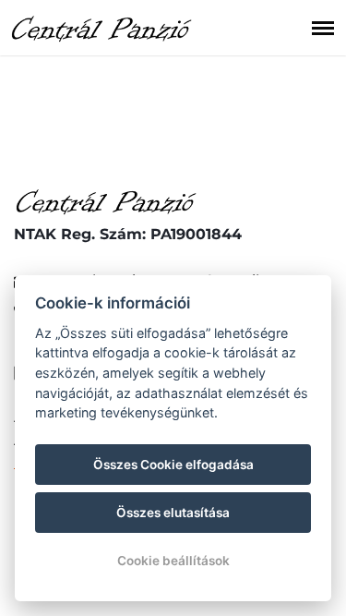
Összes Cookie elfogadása (173, 464)
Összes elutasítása (173, 512)
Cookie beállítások (173, 560)
